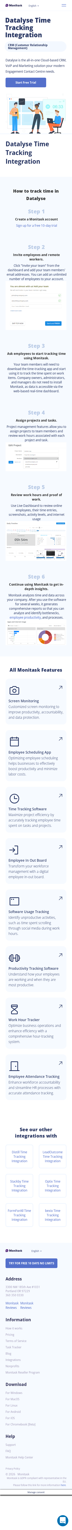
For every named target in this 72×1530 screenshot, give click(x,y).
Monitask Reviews (12, 1305)
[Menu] (63, 5)
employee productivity (25, 617)
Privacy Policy (13, 1468)
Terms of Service (16, 1341)
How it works (14, 1328)
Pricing (10, 1335)
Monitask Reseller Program (23, 1372)
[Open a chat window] (62, 1520)
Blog (8, 1354)
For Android (13, 1412)
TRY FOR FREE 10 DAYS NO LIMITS (31, 1263)
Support (11, 1445)
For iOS (10, 1418)
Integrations (13, 1360)
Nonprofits (12, 1366)
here (63, 1485)
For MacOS (12, 1399)
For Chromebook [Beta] (20, 1424)
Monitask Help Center (19, 1457)
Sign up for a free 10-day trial (36, 225)
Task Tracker (13, 1347)
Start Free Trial (26, 82)
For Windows (14, 1393)
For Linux (12, 1405)
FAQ (8, 1451)
